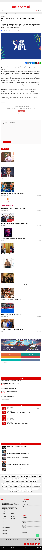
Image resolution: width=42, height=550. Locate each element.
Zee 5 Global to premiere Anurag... (7, 393)
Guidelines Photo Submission (6, 532)
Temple (24, 527)
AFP (4, 30)
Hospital (24, 522)
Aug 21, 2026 (39, 164)
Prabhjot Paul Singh (4, 195)
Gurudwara (24, 532)
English (5, 1)
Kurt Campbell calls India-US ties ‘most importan (17, 460)
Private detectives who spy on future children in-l (17, 449)
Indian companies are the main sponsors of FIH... (12, 314)
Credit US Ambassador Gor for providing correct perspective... (16, 284)
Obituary (31, 359)
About (13, 513)
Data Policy (14, 514)
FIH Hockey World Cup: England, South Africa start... (13, 208)
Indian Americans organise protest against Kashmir (18, 453)
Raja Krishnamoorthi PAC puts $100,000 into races (13, 178)
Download (11, 407)
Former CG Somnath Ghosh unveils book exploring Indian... (15, 223)
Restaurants (24, 517)
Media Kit (4, 518)
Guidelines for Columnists (5, 522)
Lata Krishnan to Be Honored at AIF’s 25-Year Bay (17, 457)
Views (8, 407)
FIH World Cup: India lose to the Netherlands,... (12, 193)
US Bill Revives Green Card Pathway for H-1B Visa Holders (19, 416)
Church (23, 520)
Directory (11, 354)
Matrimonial (25, 504)
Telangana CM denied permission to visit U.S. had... (13, 269)
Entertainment (25, 525)
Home (3, 13)
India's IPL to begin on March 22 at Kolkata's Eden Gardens (19, 13)
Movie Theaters (25, 530)
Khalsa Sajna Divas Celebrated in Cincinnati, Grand (18, 464)
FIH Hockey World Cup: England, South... (9, 388)
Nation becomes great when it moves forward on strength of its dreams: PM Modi (23, 409)
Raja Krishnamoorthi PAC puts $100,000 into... (10, 383)
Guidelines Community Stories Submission (6, 526)
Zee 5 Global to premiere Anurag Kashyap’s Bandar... (13, 238)
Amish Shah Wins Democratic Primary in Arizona (17, 419)
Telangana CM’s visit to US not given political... (12, 329)
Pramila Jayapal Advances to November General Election (19, 412)
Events (11, 359)
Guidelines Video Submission (6, 529)
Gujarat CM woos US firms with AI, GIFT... (11, 299)
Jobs (23, 506)
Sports (7, 13)
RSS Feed (24, 509)
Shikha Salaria (3, 270)
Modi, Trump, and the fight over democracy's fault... (13, 253)
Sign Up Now (21, 111)
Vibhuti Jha (3, 255)
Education (24, 519)
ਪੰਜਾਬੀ (26, 1)
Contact (13, 520)
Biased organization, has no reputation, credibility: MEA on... (15, 163)
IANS (2, 164)
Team (4, 513)
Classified (31, 354)
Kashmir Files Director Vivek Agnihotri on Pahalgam (18, 468)
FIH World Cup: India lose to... (7, 385)
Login (27, 113)
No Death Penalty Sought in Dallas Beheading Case (17, 423)
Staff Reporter (3, 225)
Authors (4, 514)
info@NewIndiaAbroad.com (8, 511)
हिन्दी (16, 1)
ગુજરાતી (36, 1)
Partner (4, 516)
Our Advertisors (6, 520)
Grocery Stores (25, 529)
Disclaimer (14, 518)
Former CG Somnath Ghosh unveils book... (9, 391)
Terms (13, 516)
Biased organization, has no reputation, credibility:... (11, 380)
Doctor (23, 524)
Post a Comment (7, 141)
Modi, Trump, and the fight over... (7, 396)
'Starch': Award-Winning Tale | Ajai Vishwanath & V (18, 446)
